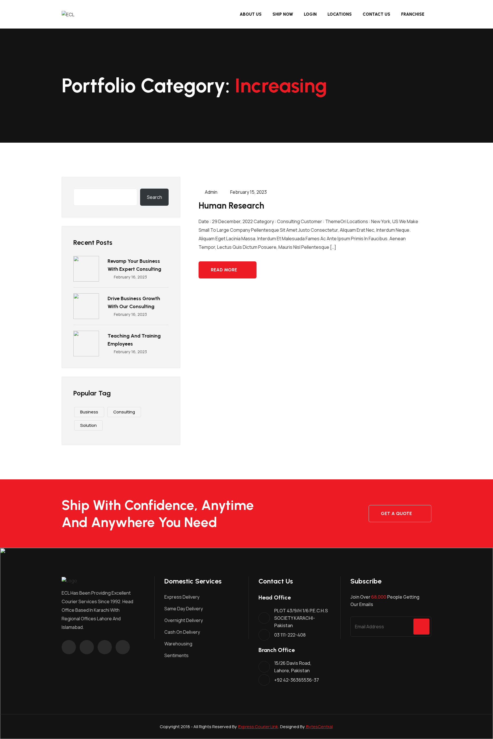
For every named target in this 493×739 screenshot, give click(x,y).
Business (89, 412)
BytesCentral (319, 727)
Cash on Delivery (182, 632)
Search (154, 197)
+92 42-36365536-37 (296, 680)
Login (310, 14)
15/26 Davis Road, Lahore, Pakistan (292, 667)
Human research (231, 205)
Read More (224, 269)
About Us (251, 14)
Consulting (124, 412)
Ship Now (282, 14)
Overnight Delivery (183, 620)
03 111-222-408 (290, 635)
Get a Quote (396, 513)
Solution (88, 425)
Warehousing (178, 644)
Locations (340, 14)
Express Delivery (181, 597)
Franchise (412, 14)
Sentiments (176, 655)
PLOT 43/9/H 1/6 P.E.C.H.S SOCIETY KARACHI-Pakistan (301, 618)
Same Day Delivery (183, 608)
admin (210, 192)
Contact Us (376, 14)
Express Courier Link (258, 727)
